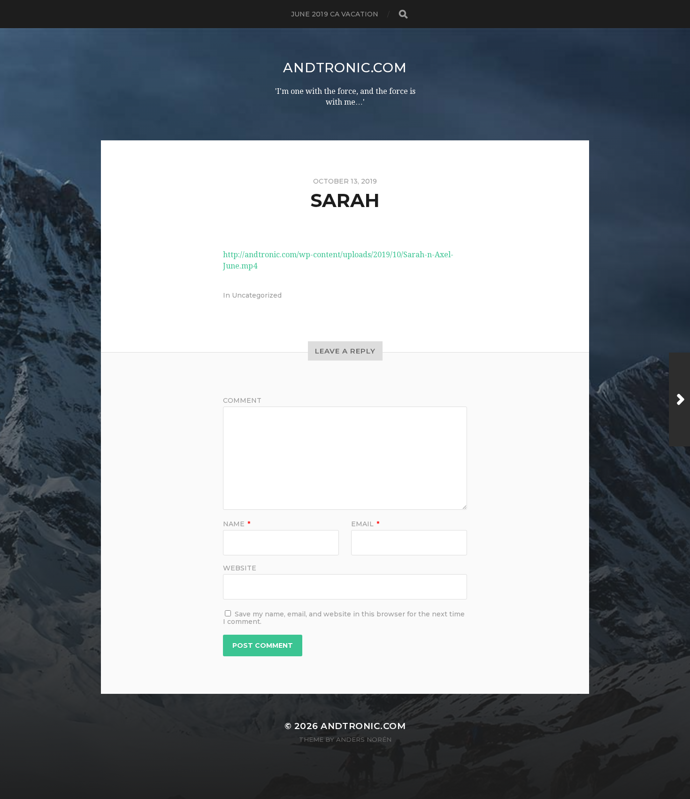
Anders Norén (363, 739)
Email (365, 524)
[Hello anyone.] (679, 399)
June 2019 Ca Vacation (335, 14)
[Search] (402, 14)
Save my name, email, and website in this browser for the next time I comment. (344, 618)
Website (239, 567)
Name (236, 524)
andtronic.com (344, 68)
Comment (242, 400)
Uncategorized (257, 295)
